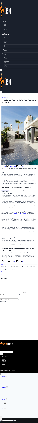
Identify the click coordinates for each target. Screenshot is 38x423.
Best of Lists (5, 401)
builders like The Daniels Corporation (20, 213)
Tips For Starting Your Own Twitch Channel (8, 275)
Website (19, 299)
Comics (5, 24)
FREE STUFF (4, 399)
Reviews (5, 47)
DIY (4, 57)
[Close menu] (0, 374)
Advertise (5, 62)
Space (4, 45)
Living (4, 26)
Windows (5, 388)
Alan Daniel (2, 264)
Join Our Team (5, 66)
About (3, 357)
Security (5, 42)
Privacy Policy (5, 65)
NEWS (3, 33)
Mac (4, 37)
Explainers (5, 405)
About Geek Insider (6, 61)
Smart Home (5, 41)
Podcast (5, 67)
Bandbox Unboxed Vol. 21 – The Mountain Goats (9, 272)
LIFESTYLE (3, 376)
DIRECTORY (4, 58)
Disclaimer (4, 360)
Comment (26, 292)
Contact (3, 359)
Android (5, 38)
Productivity (5, 29)
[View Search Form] (1, 70)
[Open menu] (1, 92)
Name (19, 294)
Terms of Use (4, 362)
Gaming (5, 25)
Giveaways (5, 50)
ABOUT (3, 408)
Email (19, 296)
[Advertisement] (19, 313)
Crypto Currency (6, 46)
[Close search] (1, 419)
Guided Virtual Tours (5, 190)
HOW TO (5, 54)
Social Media (5, 30)
